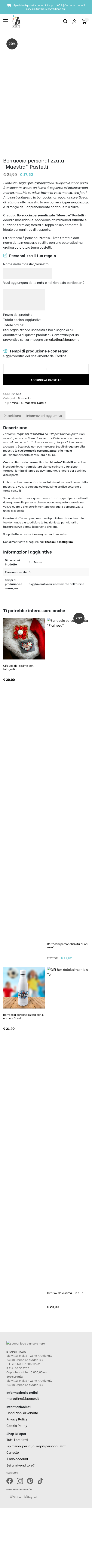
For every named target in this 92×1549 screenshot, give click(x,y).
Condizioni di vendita (22, 1412)
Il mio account (17, 1458)
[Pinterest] (32, 1480)
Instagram (66, 541)
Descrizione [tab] (12, 415)
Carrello (12, 1452)
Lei (21, 402)
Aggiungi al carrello (46, 380)
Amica (14, 402)
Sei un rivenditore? (20, 1465)
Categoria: (10, 398)
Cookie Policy (16, 1425)
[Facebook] (11, 1480)
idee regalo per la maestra (49, 534)
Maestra (30, 402)
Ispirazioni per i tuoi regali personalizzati (36, 1445)
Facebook (50, 541)
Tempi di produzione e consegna (38, 350)
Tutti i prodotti (17, 1439)
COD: (6, 393)
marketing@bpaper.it (62, 339)
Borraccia (24, 398)
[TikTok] (40, 1480)
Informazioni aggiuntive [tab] (44, 415)
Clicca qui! (59, 8)
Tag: (6, 402)
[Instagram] (22, 1480)
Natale (41, 402)
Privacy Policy (17, 1419)
